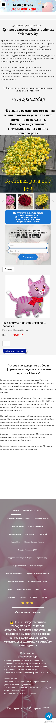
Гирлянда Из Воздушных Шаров (37, 573)
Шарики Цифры (18, 526)
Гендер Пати (15, 542)
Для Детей (43, 534)
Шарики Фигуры (36, 566)
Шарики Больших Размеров (34, 542)
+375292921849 (28, 98)
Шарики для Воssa (19, 566)
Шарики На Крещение (16, 581)
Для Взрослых (30, 534)
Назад (9, 269)
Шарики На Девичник (14, 573)
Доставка (23, 597)
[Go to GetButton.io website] (49, 722)
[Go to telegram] (49, 716)
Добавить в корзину (15, 351)
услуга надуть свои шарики (37, 581)
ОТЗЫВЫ (33, 597)
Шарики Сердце (41, 558)
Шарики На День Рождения (32, 510)
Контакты (11, 597)
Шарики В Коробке (41, 518)
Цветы (10, 589)
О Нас (38, 589)
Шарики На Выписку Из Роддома (18, 518)
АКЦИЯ (44, 597)
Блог (46, 589)
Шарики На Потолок (35, 526)
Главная (16, 510)
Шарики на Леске (15, 534)
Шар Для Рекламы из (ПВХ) (27, 550)
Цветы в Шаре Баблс (24, 589)
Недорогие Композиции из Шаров (20, 558)
